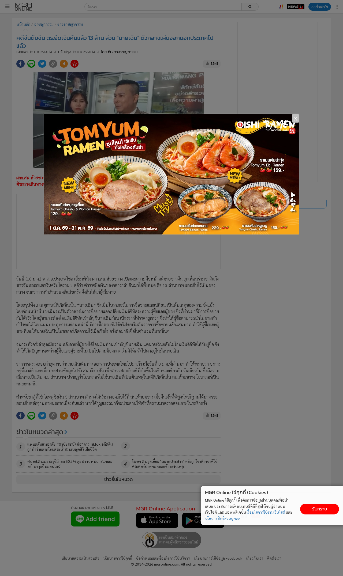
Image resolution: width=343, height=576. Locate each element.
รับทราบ (319, 509)
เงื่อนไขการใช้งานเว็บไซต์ (266, 512)
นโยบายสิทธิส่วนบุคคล (222, 518)
